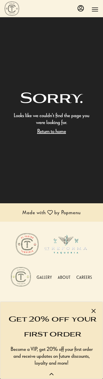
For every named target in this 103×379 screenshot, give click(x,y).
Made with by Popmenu (42, 212)
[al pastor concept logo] (27, 243)
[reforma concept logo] (65, 243)
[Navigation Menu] (95, 9)
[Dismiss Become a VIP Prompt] (93, 311)
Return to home (51, 130)
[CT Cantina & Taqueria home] (30, 8)
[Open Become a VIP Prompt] (51, 374)
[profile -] (80, 8)
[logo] (21, 275)
